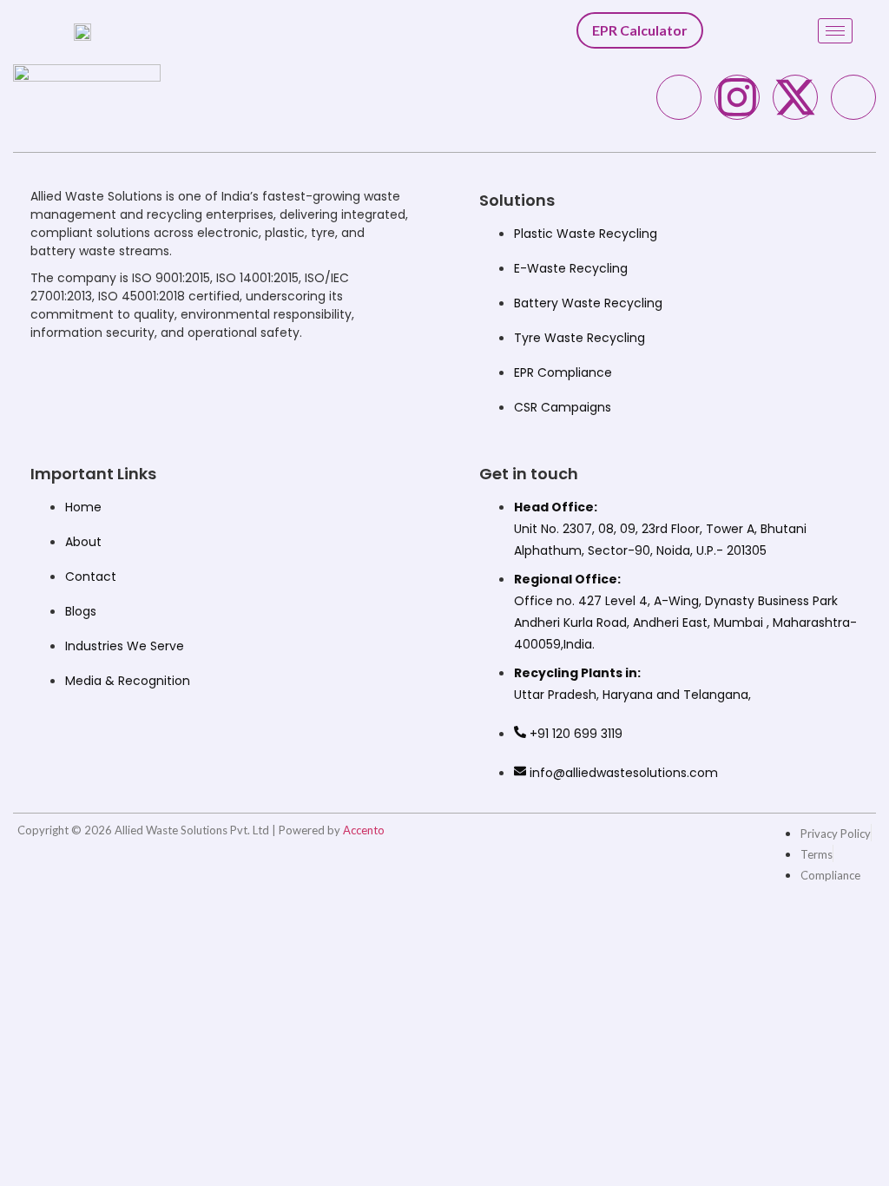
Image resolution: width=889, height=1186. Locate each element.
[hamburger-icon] (835, 30)
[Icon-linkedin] (853, 97)
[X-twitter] (795, 97)
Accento (364, 830)
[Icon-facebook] (678, 97)
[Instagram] (737, 97)
